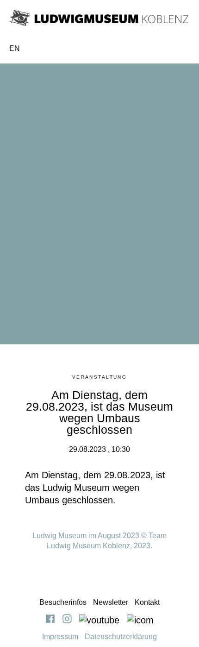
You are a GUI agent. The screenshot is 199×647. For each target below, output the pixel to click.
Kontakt (147, 602)
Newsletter (110, 602)
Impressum (60, 637)
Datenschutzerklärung (121, 637)
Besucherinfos (63, 602)
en (14, 48)
